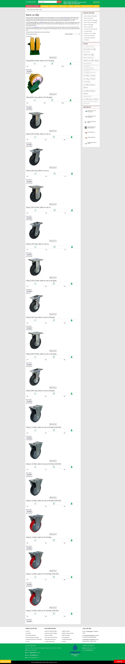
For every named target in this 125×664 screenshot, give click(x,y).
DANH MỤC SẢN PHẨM (33, 6)
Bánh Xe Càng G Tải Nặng (89, 20)
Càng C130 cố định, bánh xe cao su (38, 207)
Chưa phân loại (87, 31)
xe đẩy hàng (41, 22)
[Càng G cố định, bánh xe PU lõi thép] (36, 523)
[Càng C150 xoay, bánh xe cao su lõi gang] (36, 303)
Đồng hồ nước (86, 101)
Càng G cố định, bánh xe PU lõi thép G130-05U (42, 574)
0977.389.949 (33, 655)
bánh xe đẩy (66, 17)
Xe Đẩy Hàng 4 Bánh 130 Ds (92, 143)
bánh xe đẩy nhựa (87, 63)
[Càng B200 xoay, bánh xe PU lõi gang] (36, 83)
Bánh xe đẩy (53, 6)
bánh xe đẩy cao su (89, 57)
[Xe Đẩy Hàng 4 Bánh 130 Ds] (86, 143)
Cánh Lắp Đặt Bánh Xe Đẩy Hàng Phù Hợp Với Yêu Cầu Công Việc (91, 70)
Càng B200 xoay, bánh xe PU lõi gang (39, 97)
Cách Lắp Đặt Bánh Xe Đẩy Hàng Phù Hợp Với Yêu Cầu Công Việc (91, 66)
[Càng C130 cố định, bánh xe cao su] (36, 193)
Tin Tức (28, 641)
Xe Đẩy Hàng (62, 6)
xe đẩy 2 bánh (89, 76)
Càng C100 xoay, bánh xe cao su (37, 170)
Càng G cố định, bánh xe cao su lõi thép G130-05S (43, 464)
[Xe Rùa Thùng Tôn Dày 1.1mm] (86, 111)
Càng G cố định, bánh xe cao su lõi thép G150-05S (43, 500)
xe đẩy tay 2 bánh (87, 96)
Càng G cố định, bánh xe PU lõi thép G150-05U (42, 610)
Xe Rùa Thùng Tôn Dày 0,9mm (92, 117)
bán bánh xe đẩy (90, 49)
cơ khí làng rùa (87, 72)
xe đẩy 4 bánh (89, 79)
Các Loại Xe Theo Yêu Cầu (89, 29)
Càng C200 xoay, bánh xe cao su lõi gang (40, 390)
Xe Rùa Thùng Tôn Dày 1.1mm (92, 111)
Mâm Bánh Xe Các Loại (89, 33)
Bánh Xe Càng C (87, 18)
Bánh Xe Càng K (87, 24)
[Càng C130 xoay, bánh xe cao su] (36, 230)
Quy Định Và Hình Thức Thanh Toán (34, 639)
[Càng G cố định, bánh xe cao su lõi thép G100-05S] (36, 413)
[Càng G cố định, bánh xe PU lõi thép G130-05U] (36, 560)
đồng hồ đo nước (86, 103)
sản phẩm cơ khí (93, 72)
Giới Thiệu (77, 6)
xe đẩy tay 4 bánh (91, 99)
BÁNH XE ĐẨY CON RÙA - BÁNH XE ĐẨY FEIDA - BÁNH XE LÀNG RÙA (74, 3)
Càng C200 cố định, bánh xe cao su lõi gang (41, 354)
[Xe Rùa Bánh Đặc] (86, 138)
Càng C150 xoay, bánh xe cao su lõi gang (40, 317)
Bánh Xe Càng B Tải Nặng (89, 16)
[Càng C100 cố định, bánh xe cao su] (36, 120)
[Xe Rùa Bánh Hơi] (86, 133)
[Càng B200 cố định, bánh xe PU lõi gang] (36, 46)
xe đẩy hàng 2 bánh (89, 86)
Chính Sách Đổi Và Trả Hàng (32, 637)
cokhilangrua (36, 27)
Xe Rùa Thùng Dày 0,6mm (92, 122)
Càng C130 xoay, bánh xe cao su (37, 244)
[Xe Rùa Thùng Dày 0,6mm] (86, 122)
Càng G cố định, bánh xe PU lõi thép (38, 537)
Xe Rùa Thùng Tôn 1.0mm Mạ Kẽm (92, 127)
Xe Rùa (70, 6)
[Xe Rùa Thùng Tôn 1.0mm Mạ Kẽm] (86, 127)
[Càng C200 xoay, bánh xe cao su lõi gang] (36, 376)
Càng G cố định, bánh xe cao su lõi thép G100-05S (43, 427)
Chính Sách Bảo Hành (31, 635)
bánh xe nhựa (86, 51)
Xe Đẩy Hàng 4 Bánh (88, 37)
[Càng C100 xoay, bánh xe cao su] (36, 156)
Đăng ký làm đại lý (87, 6)
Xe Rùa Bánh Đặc (91, 137)
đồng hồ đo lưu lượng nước (93, 101)
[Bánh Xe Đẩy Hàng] (30, 2)
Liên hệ (119, 661)
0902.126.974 (96, 2)
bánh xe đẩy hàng (91, 60)
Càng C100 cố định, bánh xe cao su (38, 134)
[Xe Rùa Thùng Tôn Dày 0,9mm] (86, 117)
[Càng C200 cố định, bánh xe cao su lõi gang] (36, 340)
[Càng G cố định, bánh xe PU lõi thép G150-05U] (36, 596)
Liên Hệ (96, 6)
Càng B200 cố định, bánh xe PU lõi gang (40, 60)
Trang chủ (45, 6)
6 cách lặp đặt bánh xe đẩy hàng (89, 46)
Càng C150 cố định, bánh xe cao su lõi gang (41, 280)
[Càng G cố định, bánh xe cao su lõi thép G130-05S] (36, 450)
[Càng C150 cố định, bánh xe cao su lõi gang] (36, 266)
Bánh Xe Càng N (87, 26)
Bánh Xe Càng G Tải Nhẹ (89, 22)
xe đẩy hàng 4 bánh (89, 92)
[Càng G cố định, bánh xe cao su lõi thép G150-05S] (36, 486)
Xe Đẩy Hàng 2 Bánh (88, 35)
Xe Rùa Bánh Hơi (91, 132)
